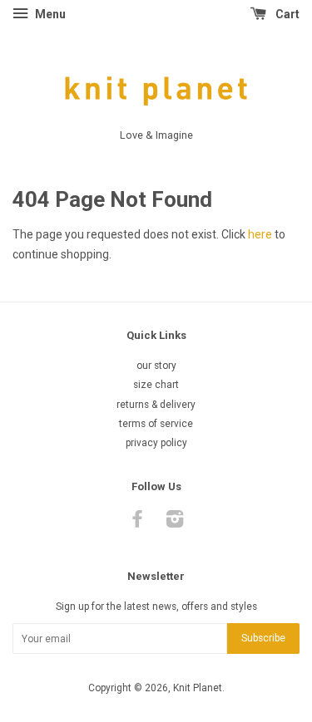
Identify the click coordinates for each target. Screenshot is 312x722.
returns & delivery (156, 404)
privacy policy (156, 443)
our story (156, 365)
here (260, 234)
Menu (49, 14)
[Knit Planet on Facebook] (137, 522)
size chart (156, 384)
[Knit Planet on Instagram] (175, 522)
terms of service (156, 424)
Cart (286, 14)
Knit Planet (197, 688)
